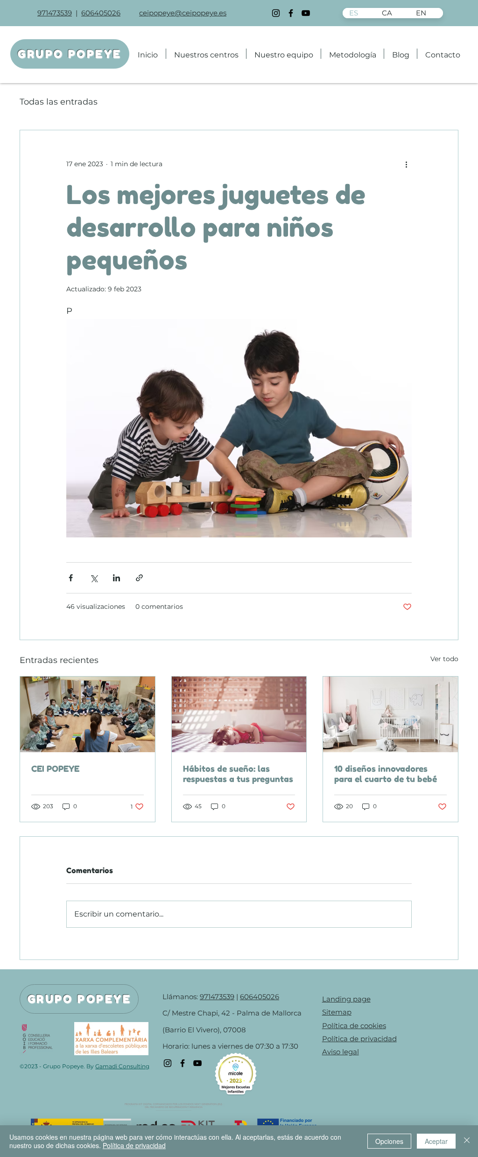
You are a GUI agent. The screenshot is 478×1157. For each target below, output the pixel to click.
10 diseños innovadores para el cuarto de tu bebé (385, 773)
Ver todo (444, 659)
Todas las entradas (59, 102)
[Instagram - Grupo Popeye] (276, 13)
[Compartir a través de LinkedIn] (116, 577)
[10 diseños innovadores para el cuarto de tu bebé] (390, 714)
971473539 (54, 12)
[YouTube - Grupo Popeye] (306, 13)
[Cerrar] (466, 1141)
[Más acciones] (406, 163)
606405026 (100, 12)
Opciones (389, 1141)
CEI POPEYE (55, 768)
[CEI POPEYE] (87, 714)
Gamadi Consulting (122, 1066)
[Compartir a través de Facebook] (70, 577)
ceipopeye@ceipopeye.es (182, 12)
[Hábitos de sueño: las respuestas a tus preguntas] (239, 714)
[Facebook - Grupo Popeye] (291, 13)
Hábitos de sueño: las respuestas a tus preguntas (238, 773)
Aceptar (436, 1141)
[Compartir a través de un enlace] (139, 577)
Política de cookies (354, 1025)
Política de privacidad (134, 1145)
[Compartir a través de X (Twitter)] (93, 577)
